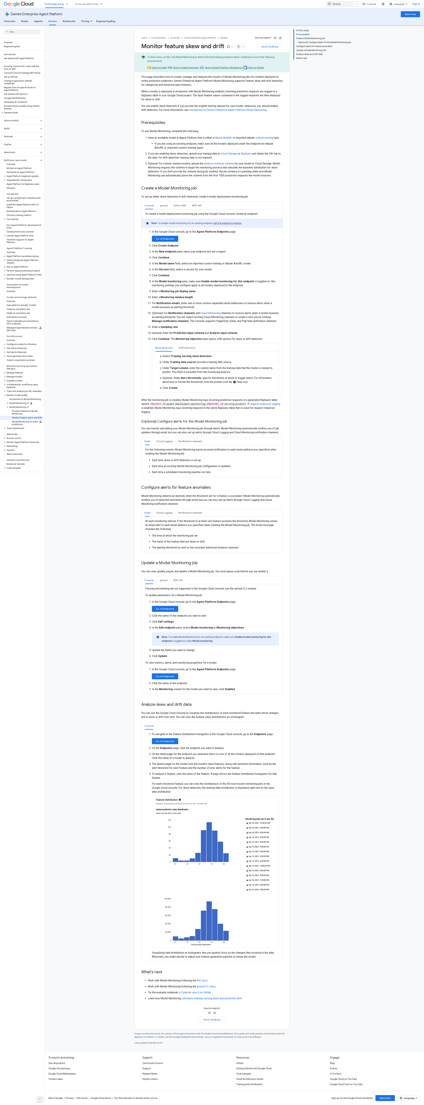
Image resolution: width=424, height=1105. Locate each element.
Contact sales (56, 1079)
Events (333, 1068)
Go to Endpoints (165, 238)
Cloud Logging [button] (164, 441)
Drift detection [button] (187, 347)
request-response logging (265, 404)
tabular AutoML (223, 137)
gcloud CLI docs (206, 986)
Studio (24, 21)
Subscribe (385, 1098)
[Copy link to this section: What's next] (165, 972)
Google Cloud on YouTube (343, 1079)
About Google (56, 1098)
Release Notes (150, 1073)
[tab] (149, 205)
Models (53, 21)
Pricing (85, 21)
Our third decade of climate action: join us (136, 1098)
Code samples (243, 1073)
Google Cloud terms (101, 1098)
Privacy (70, 1098)
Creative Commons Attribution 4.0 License (224, 1033)
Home (144, 38)
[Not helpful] (280, 37)
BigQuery (246, 153)
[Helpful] (275, 37)
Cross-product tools (87, 3)
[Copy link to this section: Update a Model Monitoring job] (201, 563)
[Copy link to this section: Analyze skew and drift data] (194, 705)
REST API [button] (197, 205)
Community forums (152, 1063)
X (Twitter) (335, 1073)
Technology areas (54, 3)
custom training (264, 137)
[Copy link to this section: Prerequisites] (168, 123)
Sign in (416, 4)
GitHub (239, 1063)
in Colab (183, 992)
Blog (332, 1063)
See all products (57, 1063)
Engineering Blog (105, 21)
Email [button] (147, 441)
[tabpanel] (212, 302)
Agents (38, 21)
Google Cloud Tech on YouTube (346, 1084)
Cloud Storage (229, 153)
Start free (410, 14)
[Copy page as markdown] (239, 46)
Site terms (82, 1098)
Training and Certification (249, 1084)
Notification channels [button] (190, 441)
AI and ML (175, 38)
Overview (9, 21)
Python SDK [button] (179, 205)
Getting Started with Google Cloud (254, 1068)
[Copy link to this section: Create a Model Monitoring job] (200, 188)
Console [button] (149, 205)
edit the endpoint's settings (227, 223)
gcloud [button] (163, 205)
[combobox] (342, 4)
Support (146, 1068)
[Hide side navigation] (40, 1099)
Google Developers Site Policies (188, 1037)
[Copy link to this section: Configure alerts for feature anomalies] (214, 488)
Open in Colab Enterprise (185, 67)
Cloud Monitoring (211, 313)
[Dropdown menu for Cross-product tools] (102, 4)
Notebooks (69, 21)
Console (371, 3)
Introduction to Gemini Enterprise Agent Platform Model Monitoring (228, 110)
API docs (202, 980)
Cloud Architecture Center (250, 1079)
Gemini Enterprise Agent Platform (36, 14)
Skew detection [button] (164, 347)
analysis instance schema (219, 163)
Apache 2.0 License (143, 1037)
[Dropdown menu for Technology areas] (68, 4)
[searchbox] (22, 31)
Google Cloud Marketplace (62, 1073)
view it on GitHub (201, 992)
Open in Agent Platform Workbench (223, 67)
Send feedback (270, 46)
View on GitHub (256, 67)
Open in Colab (159, 67)
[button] (21, 113)
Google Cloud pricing (59, 1068)
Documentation (158, 38)
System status (150, 1079)
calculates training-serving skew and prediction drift (212, 998)
